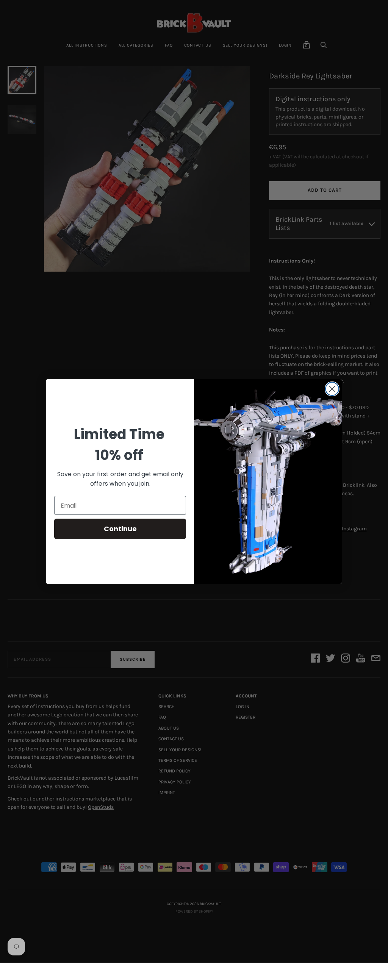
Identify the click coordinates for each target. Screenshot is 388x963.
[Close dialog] (332, 389)
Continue (120, 528)
